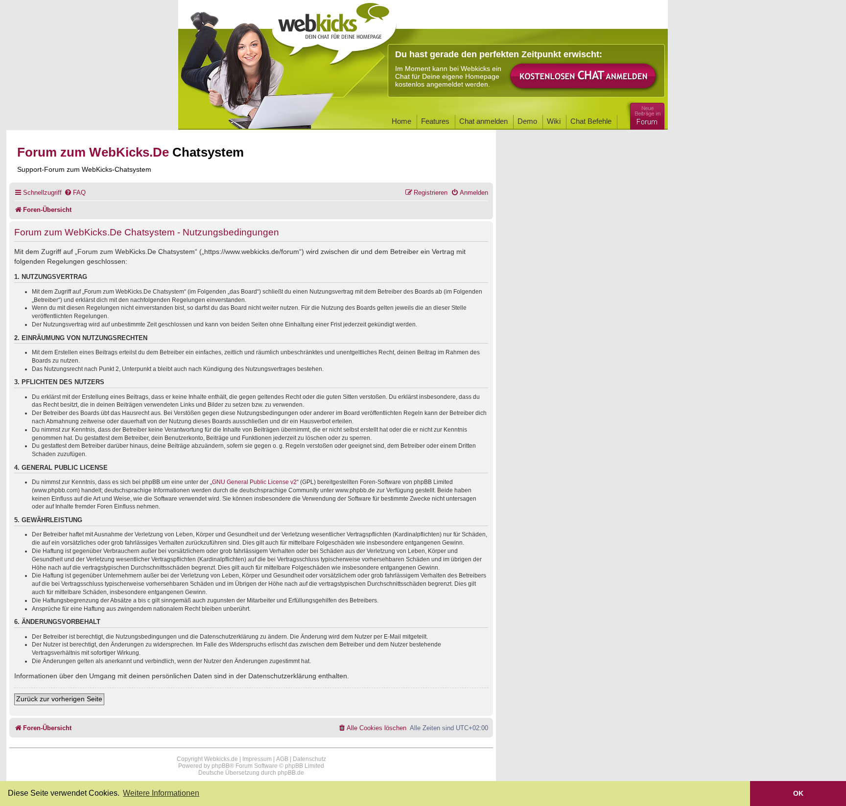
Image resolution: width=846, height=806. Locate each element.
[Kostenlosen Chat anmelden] (583, 76)
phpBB (221, 765)
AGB (282, 759)
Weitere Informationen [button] (161, 793)
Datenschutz (309, 759)
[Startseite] (334, 30)
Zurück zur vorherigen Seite (59, 699)
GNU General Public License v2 (254, 482)
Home (401, 121)
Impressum (257, 759)
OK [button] (798, 793)
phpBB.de (291, 772)
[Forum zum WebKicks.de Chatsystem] (646, 114)
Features (435, 121)
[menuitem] (75, 192)
